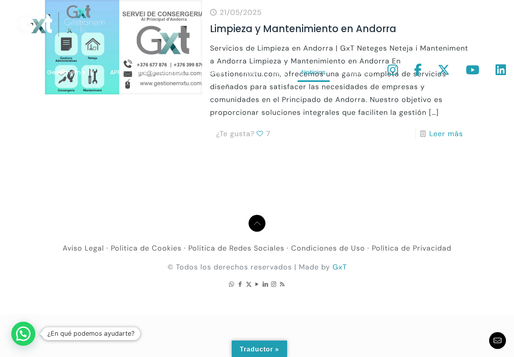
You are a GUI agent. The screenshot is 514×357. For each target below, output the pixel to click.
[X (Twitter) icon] (249, 284)
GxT (339, 267)
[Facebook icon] (240, 284)
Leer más (446, 134)
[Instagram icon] (274, 284)
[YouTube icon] (257, 284)
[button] (23, 334)
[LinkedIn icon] (266, 284)
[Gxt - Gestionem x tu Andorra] (60, 24)
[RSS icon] (282, 284)
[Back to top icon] (257, 223)
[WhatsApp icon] (232, 284)
